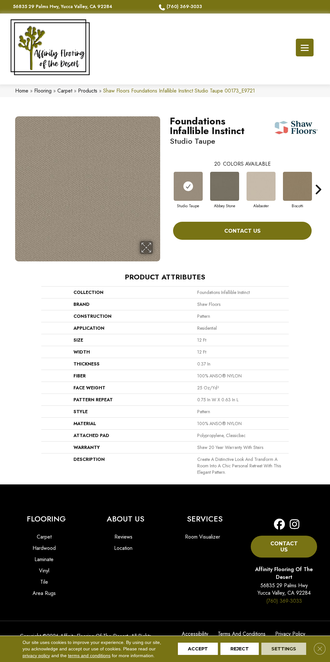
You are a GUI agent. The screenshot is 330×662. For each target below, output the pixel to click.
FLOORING (46, 518)
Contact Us (242, 231)
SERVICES (205, 518)
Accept (198, 649)
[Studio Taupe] (188, 186)
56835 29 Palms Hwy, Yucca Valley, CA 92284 (62, 6)
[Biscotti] (297, 186)
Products (87, 90)
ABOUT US (125, 518)
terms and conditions (89, 655)
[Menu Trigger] (305, 47)
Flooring (43, 90)
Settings (283, 649)
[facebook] (279, 524)
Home (21, 90)
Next (318, 180)
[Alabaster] (261, 186)
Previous (166, 180)
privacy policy (36, 655)
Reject (239, 649)
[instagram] (293, 524)
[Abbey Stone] (225, 186)
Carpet (64, 90)
